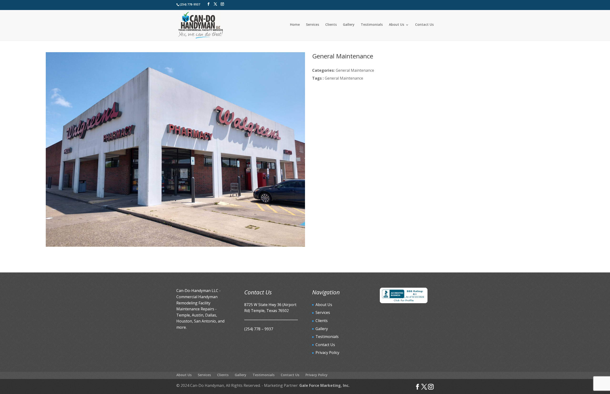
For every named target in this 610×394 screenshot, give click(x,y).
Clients (331, 24)
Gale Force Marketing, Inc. (324, 385)
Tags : (318, 78)
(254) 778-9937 (190, 4)
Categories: (323, 70)
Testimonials (372, 24)
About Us (396, 24)
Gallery (349, 24)
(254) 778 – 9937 (258, 329)
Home (295, 24)
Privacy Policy (327, 352)
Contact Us (424, 24)
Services (312, 24)
